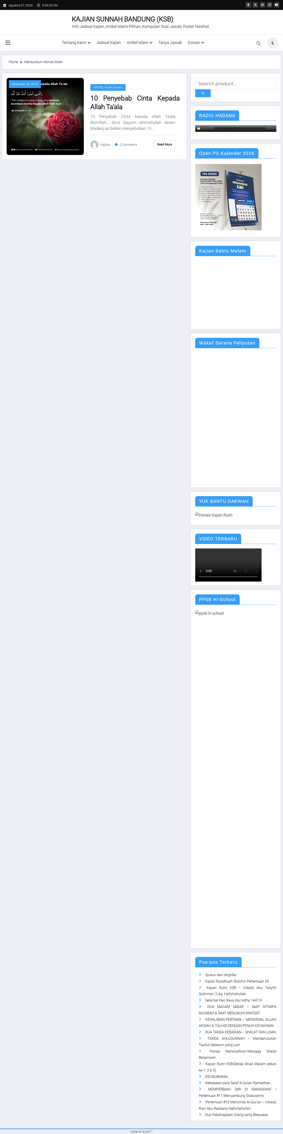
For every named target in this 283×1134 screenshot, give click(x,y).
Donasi (194, 42)
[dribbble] (262, 5)
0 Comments (128, 144)
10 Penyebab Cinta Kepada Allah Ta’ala (135, 102)
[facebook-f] (248, 5)
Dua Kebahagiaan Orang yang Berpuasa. (237, 1115)
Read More (164, 144)
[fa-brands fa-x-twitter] (255, 5)
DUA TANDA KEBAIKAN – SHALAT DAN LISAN (240, 1032)
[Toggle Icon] (7, 43)
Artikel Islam (137, 42)
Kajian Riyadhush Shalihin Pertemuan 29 (237, 981)
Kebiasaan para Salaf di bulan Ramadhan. (238, 1083)
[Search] (258, 43)
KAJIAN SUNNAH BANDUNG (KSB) (122, 19)
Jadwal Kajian (108, 42)
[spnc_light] (272, 42)
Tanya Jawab (170, 42)
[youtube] (276, 5)
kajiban (105, 144)
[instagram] (269, 5)
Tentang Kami (74, 42)
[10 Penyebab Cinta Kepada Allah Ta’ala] (45, 116)
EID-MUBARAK (216, 1077)
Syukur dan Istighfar (220, 975)
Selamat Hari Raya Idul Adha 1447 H (233, 1000)
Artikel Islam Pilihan (108, 87)
